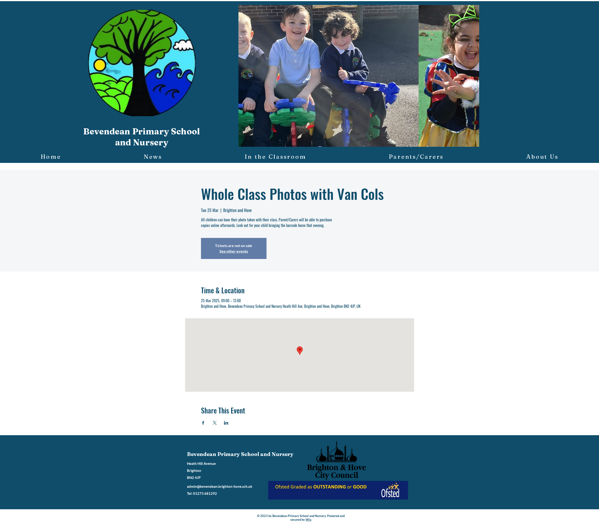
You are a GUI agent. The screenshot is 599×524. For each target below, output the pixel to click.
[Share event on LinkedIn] (226, 423)
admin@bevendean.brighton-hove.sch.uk (219, 486)
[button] (358, 76)
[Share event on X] (214, 423)
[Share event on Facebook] (203, 423)
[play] (467, 142)
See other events (233, 251)
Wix (308, 519)
